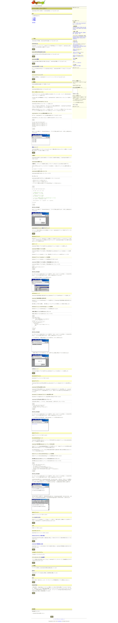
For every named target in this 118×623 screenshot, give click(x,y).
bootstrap (74, 36)
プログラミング (76, 53)
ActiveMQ (74, 46)
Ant (73, 27)
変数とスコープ (35, 147)
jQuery (33, 570)
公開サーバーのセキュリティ (78, 56)
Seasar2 (78, 37)
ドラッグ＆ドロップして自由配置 (38, 557)
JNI (79, 33)
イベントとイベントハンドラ (37, 74)
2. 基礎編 (33, 19)
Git (73, 28)
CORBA (76, 32)
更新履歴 (33, 22)
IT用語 (74, 65)
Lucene (84, 36)
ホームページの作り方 (77, 62)
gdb (85, 27)
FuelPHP (81, 36)
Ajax (33, 577)
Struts (84, 37)
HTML (77, 23)
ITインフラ (76, 43)
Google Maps (34, 584)
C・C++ (74, 23)
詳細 (33, 49)
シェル (80, 45)
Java (80, 23)
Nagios (75, 47)
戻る (52, 616)
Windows (77, 45)
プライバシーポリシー (60, 619)
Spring (81, 37)
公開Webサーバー (76, 50)
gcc (83, 27)
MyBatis (74, 37)
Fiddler (81, 27)
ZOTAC (74, 59)
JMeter (80, 28)
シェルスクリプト (77, 24)
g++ (75, 28)
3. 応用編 (33, 20)
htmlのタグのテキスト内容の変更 (38, 535)
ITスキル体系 (78, 65)
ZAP (75, 29)
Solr (80, 47)
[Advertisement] (52, 30)
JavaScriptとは (35, 43)
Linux (74, 45)
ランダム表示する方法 (36, 517)
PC (74, 58)
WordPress (75, 38)
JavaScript (83, 23)
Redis (78, 47)
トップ (33, 5)
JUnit (82, 28)
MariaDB (81, 46)
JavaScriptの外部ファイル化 (37, 66)
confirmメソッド (35, 368)
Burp (75, 27)
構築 (80, 53)
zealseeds (60, 621)
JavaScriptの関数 (35, 59)
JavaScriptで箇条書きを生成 (37, 543)
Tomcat (78, 46)
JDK (77, 28)
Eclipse (78, 27)
